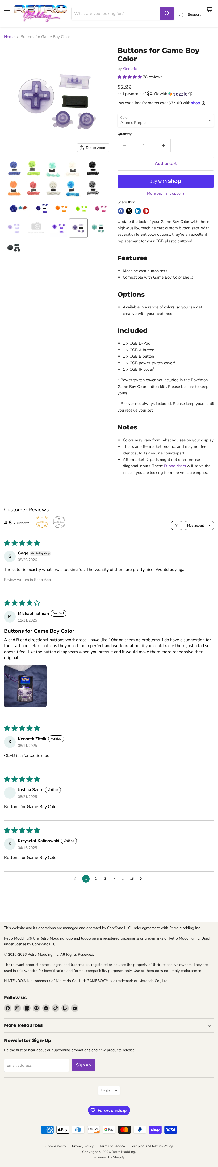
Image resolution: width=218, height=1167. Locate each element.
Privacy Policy (83, 1146)
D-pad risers (175, 466)
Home (9, 37)
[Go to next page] (142, 879)
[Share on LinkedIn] (138, 211)
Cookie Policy (55, 1146)
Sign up (83, 1065)
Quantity (125, 134)
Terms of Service (112, 1146)
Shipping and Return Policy (152, 1146)
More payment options (166, 193)
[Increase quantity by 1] (164, 145)
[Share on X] (129, 211)
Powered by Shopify (109, 1157)
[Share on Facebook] (121, 211)
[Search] (167, 13)
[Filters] (176, 525)
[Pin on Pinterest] (146, 211)
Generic (130, 68)
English (106, 1090)
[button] (14, 169)
